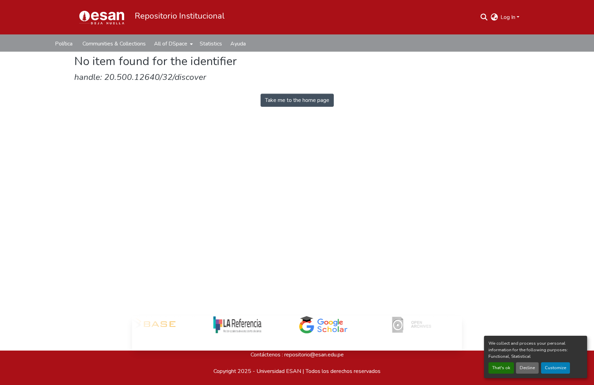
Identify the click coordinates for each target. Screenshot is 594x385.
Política (64, 44)
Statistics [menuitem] (211, 44)
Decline (527, 368)
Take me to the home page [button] (297, 100)
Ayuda (238, 44)
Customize (555, 368)
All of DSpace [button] (170, 44)
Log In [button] (508, 17)
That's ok (501, 368)
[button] (101, 17)
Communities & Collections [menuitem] (114, 44)
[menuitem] (173, 44)
